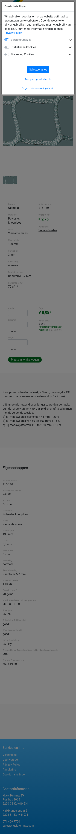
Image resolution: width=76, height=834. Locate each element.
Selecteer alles (38, 69)
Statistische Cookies (23, 47)
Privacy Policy (13, 33)
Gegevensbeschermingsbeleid (38, 88)
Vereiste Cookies (21, 39)
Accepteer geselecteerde (38, 79)
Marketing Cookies (22, 54)
